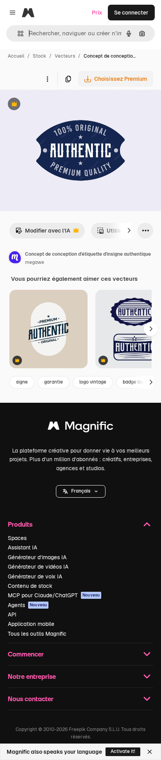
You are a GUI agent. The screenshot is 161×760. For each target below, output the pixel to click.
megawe (34, 262)
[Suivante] (129, 230)
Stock (39, 56)
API (12, 614)
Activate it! (123, 751)
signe (22, 382)
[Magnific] (80, 428)
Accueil (16, 56)
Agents (27, 605)
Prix (97, 12)
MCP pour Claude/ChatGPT (54, 595)
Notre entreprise (32, 676)
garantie (53, 382)
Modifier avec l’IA (42, 232)
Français (80, 491)
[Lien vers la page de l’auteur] (15, 258)
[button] (81, 491)
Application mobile (31, 623)
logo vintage (92, 382)
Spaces (17, 538)
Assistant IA (22, 547)
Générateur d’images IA (37, 557)
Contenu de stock (30, 585)
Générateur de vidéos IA (38, 566)
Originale (51, 105)
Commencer (26, 654)
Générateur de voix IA (35, 576)
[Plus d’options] (47, 79)
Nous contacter (31, 699)
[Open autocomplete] (17, 33)
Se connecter (131, 12)
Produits (20, 524)
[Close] (149, 751)
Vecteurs (65, 56)
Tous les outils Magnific (37, 633)
